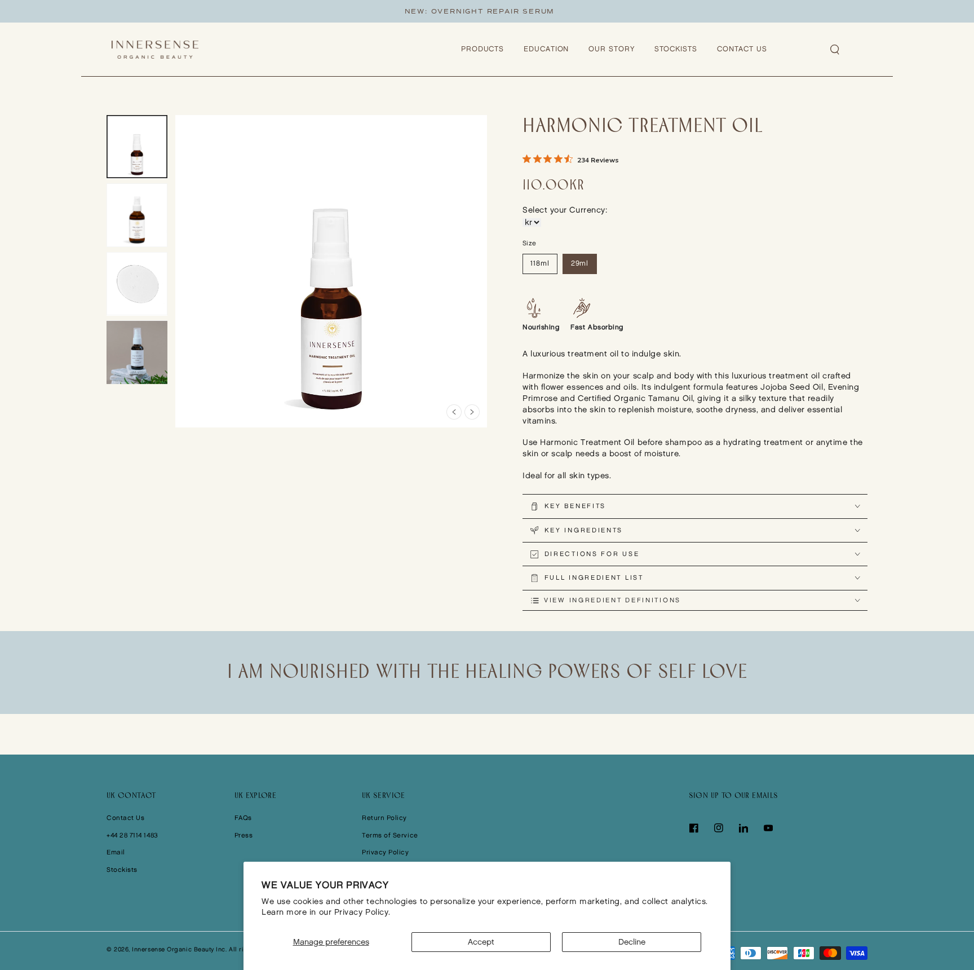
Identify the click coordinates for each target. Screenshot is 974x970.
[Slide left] (454, 412)
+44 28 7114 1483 (132, 835)
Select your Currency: (565, 210)
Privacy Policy (385, 852)
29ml (580, 264)
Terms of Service (390, 835)
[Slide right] (472, 412)
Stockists (122, 870)
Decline (631, 942)
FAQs (243, 818)
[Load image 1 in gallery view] (137, 147)
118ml (540, 264)
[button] (835, 49)
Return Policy (384, 818)
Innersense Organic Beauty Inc (178, 950)
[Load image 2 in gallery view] (137, 216)
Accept (481, 942)
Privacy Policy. (362, 912)
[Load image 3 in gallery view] (137, 284)
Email (116, 852)
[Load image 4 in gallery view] (137, 353)
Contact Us (125, 818)
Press (243, 835)
